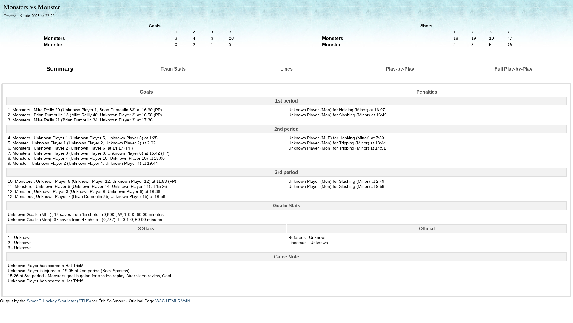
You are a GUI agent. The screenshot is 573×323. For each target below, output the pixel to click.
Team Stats (173, 68)
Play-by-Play (400, 68)
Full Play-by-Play (513, 68)
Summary (59, 68)
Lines (286, 68)
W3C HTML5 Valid (172, 300)
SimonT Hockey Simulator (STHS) (59, 300)
